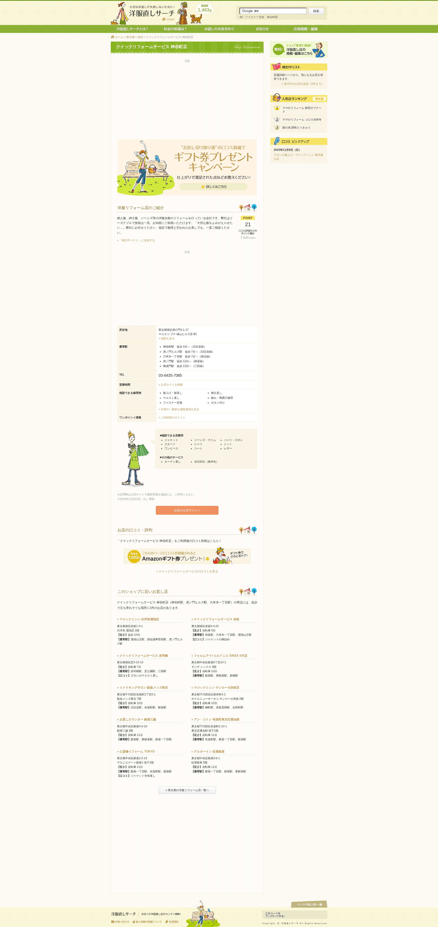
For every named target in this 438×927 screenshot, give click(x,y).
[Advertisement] (187, 96)
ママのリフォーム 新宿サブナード (301, 109)
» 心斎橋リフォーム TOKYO (136, 751)
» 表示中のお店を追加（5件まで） (303, 83)
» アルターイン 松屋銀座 (207, 751)
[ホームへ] (146, 915)
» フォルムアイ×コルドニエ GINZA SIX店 (219, 655)
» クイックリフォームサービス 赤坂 (215, 619)
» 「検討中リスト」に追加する (136, 240)
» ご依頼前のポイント (172, 417)
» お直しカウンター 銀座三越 (136, 719)
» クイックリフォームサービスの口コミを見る (187, 571)
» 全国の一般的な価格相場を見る (179, 409)
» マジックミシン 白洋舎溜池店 (138, 619)
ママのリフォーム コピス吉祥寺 (301, 119)
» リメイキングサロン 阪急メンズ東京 (142, 687)
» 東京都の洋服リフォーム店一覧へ (187, 790)
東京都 (130, 37)
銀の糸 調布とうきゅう (296, 127)
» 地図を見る (167, 338)
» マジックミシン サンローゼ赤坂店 (215, 687)
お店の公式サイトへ (187, 510)
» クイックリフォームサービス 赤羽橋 (142, 655)
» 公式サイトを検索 (171, 384)
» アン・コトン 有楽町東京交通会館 (215, 719)
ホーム (119, 37)
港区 (140, 37)
